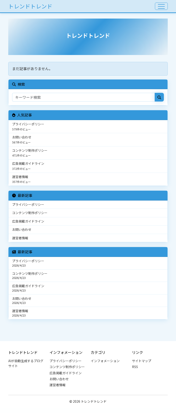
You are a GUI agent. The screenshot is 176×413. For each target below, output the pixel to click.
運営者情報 (58, 385)
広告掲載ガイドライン (66, 373)
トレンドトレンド (30, 6)
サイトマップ (141, 360)
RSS (135, 366)
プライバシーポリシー (66, 360)
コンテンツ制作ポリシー (67, 366)
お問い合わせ (59, 379)
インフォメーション (105, 360)
